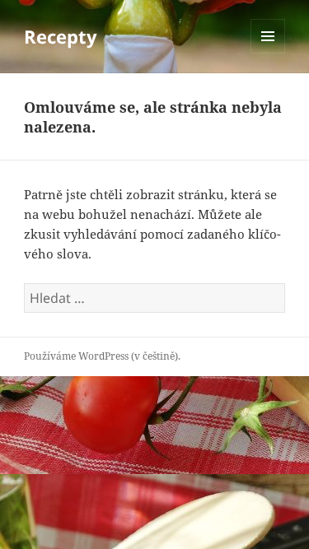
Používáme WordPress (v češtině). (102, 356)
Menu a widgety (268, 53)
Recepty (60, 36)
